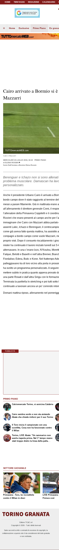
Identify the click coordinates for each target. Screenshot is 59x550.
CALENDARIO (48, 2)
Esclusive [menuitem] (24, 28)
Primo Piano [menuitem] (39, 28)
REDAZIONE (33, 2)
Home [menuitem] (12, 28)
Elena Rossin (11, 163)
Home (7, 2)
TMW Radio (19, 2)
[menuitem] (4, 28)
